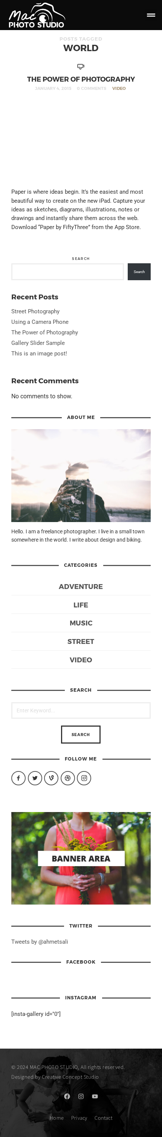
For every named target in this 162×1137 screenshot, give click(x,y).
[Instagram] (81, 1096)
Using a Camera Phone (40, 322)
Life (80, 605)
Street (80, 641)
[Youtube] (94, 1096)
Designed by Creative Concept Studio (55, 1076)
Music (81, 623)
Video (119, 88)
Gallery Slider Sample (38, 343)
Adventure (81, 586)
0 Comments (91, 88)
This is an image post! (39, 353)
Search (81, 259)
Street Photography (35, 311)
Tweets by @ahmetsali (39, 941)
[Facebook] (67, 1096)
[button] (151, 15)
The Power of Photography (81, 79)
